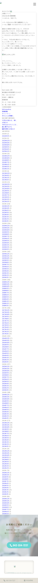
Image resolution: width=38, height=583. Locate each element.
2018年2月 (5, 303)
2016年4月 (5, 355)
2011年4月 (5, 488)
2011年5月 (5, 485)
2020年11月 (5, 228)
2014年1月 (5, 418)
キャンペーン (6, 114)
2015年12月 (5, 366)
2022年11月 (5, 186)
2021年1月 (5, 221)
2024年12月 (6, 156)
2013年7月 (5, 433)
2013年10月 (5, 427)
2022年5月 (5, 197)
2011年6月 (5, 483)
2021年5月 (5, 212)
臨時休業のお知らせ (8, 129)
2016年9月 (5, 345)
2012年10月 (5, 455)
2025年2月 (5, 151)
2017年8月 (5, 319)
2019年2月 (5, 275)
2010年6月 (5, 511)
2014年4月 (5, 412)
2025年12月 (6, 140)
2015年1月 (5, 390)
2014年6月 (5, 407)
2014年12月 (5, 395)
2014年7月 (5, 405)
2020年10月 (6, 230)
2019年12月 (5, 254)
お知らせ (5, 122)
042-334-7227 (20, 545)
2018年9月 (5, 288)
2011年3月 (5, 490)
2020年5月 (5, 241)
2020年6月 (5, 238)
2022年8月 (5, 193)
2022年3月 (5, 199)
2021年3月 (5, 217)
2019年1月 (5, 277)
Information (6, 109)
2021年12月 (5, 206)
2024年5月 (5, 166)
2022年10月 (6, 189)
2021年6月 (5, 210)
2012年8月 (5, 459)
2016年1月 (5, 362)
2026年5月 (5, 136)
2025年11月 (5, 143)
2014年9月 (5, 401)
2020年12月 (6, 226)
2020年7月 (5, 236)
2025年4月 (5, 149)
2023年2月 (5, 178)
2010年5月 (5, 514)
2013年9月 (5, 429)
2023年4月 (5, 175)
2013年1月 (5, 446)
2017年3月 (5, 329)
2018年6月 (5, 295)
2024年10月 (6, 158)
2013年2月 (5, 444)
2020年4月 (5, 243)
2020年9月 (5, 232)
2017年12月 (5, 310)
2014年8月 (5, 403)
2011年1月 (5, 494)
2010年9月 (5, 505)
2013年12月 (5, 423)
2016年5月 (5, 353)
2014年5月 (5, 410)
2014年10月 (5, 399)
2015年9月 (5, 373)
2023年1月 (5, 180)
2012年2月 (5, 468)
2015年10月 (5, 371)
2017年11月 (5, 312)
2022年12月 (6, 184)
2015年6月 (5, 379)
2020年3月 (5, 245)
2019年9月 (5, 260)
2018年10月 (5, 286)
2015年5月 (5, 381)
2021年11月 (5, 208)
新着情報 (5, 111)
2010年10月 (5, 503)
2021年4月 (5, 215)
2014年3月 (5, 414)
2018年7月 (5, 293)
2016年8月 (5, 347)
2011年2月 (5, 492)
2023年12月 (6, 173)
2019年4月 (5, 271)
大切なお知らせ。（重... (9, 120)
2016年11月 (5, 340)
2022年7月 (5, 195)
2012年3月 (5, 466)
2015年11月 (5, 369)
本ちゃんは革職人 (7, 116)
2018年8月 (5, 290)
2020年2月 (5, 247)
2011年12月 (5, 473)
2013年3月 (5, 442)
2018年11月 (5, 284)
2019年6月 (5, 267)
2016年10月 (5, 342)
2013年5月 (5, 438)
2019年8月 (5, 262)
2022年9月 (5, 191)
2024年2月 (5, 169)
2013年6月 (5, 436)
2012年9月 (5, 457)
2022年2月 (5, 201)
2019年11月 (5, 256)
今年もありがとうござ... (9, 125)
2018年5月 (5, 297)
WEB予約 (29, 580)
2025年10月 (6, 145)
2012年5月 (5, 462)
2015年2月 (5, 388)
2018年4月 (5, 299)
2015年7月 (5, 377)
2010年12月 (5, 499)
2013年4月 (5, 440)
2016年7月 (5, 349)
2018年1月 (5, 305)
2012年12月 (5, 451)
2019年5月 (5, 269)
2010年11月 (5, 501)
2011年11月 (5, 475)
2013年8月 (5, 431)
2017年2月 (5, 331)
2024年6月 (5, 164)
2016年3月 (5, 357)
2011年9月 (5, 477)
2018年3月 (5, 301)
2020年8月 (5, 234)
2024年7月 (5, 162)
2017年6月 (5, 323)
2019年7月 (5, 264)
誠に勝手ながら (7, 127)
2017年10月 (5, 314)
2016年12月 (5, 338)
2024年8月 (5, 160)
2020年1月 (5, 249)
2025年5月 (5, 147)
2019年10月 (5, 258)
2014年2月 (5, 416)
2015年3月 (5, 386)
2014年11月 (5, 397)
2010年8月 (5, 507)
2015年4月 (5, 384)
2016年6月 (5, 351)
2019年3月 (5, 273)
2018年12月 (5, 282)
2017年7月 (5, 321)
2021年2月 (5, 219)
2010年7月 (5, 509)
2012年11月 (5, 453)
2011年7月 (5, 481)
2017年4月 (5, 327)
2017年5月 (5, 325)
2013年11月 (5, 425)
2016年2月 (5, 360)
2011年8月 (5, 479)
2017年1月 (5, 334)
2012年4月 (5, 464)
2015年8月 (5, 375)
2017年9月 (5, 316)
